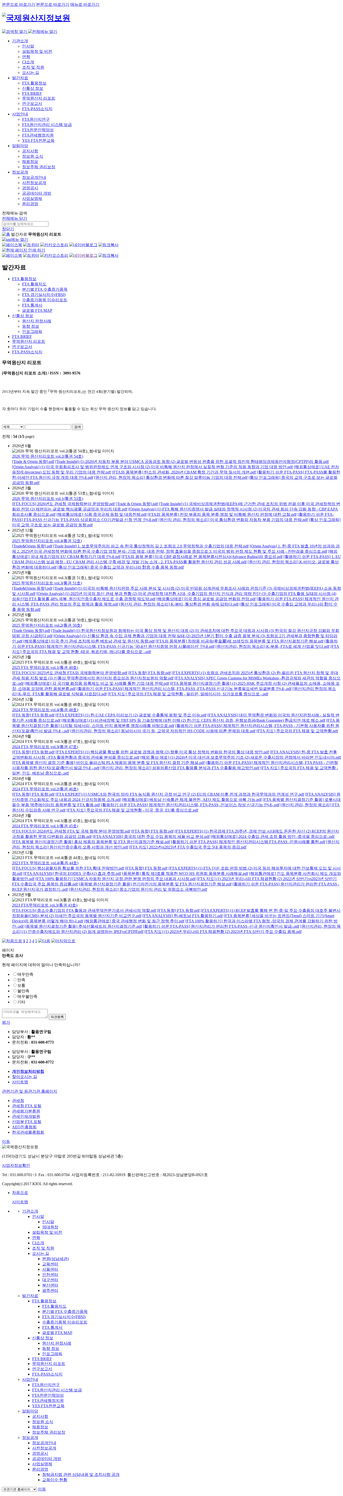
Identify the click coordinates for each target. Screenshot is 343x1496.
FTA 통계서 (52, 1327)
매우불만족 (27, 996)
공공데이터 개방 (36, 193)
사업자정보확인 (16, 1165)
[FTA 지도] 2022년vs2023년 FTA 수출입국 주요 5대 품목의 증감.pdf (187, 847)
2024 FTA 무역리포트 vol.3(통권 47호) (45, 747)
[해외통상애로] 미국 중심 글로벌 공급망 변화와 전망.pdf (206, 599)
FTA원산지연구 (36, 119)
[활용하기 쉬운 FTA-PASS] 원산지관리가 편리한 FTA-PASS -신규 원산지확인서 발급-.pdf (221, 926)
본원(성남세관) (55, 1259)
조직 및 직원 (33, 67)
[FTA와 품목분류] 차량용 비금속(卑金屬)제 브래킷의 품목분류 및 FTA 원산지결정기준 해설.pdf (239, 641)
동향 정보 (50, 1348)
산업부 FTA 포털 (26, 1122)
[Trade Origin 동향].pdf (31, 630)
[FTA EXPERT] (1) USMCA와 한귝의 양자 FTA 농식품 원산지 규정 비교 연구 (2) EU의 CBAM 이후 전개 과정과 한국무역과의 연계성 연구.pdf (179, 794)
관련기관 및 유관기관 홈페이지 (29, 1091)
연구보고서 (32, 103)
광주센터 (50, 1290)
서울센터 (50, 1269)
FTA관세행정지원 (38, 135)
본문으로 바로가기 (18, 4)
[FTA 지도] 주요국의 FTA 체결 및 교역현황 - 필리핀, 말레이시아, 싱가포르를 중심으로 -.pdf (188, 694)
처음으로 (20, 1192)
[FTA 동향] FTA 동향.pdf (149, 673)
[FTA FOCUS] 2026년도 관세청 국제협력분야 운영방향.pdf (63, 504)
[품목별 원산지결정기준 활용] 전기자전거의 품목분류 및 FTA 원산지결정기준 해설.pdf (155, 884)
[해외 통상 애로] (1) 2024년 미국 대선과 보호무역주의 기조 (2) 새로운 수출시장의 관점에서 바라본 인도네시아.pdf (240, 757)
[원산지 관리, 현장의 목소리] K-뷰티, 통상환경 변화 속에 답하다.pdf (179, 604)
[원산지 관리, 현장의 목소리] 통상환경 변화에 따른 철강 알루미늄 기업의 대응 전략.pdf (171, 477)
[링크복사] (108, 245)
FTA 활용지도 (54, 1306)
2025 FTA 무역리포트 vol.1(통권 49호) (45, 667)
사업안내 (20, 114)
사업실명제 (32, 198)
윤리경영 (30, 204)
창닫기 (8, 229)
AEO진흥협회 (24, 1127)
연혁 (26, 57)
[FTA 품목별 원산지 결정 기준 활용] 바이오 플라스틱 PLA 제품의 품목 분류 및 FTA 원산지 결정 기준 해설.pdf (108, 762)
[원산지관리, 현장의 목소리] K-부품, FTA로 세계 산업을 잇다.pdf (272, 646)
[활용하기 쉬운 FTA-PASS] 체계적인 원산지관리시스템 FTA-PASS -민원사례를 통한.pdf (248, 842)
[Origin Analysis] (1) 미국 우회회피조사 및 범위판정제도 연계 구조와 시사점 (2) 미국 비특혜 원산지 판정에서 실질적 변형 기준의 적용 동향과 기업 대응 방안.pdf (152, 467)
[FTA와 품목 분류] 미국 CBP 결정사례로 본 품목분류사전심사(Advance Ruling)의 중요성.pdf (202, 556)
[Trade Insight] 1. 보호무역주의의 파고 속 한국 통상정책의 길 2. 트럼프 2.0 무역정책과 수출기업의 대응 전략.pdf (151, 546)
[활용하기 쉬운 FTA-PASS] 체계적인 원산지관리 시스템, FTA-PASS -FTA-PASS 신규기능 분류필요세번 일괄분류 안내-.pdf (184, 689)
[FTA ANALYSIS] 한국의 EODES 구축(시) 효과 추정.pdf (72, 873)
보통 (21, 985)
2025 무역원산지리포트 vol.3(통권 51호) (47, 583)
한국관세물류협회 (28, 1132)
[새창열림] (12, 245)
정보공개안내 (34, 177)
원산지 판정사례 (56, 1343)
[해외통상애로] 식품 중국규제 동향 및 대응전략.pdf (101, 514)
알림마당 (20, 146)
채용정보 (30, 161)
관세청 (18, 1100)
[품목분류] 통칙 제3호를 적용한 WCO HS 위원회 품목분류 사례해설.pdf (185, 873)
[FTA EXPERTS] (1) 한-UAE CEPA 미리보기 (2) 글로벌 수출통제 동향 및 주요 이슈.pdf (130, 715)
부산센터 (50, 1285)
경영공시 (30, 188)
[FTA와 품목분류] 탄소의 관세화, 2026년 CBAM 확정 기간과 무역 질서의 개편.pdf (184, 472)
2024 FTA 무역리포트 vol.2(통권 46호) (45, 789)
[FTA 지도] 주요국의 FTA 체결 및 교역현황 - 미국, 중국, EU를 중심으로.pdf (132, 810)
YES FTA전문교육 (38, 140)
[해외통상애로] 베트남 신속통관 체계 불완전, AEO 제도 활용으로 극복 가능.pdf (192, 799)
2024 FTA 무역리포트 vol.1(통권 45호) (45, 826)
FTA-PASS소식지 (37, 109)
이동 (6, 1141)
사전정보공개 (34, 183)
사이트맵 (20, 1082)
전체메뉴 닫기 (14, 218)
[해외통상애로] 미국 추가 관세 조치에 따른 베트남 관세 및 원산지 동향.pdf (89, 641)
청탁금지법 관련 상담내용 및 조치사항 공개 (81, 1474)
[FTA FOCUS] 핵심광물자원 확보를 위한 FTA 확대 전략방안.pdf (68, 868)
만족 (21, 980)
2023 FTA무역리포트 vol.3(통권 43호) (44, 905)
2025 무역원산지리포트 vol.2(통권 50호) (47, 625)
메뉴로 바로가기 (84, 4)
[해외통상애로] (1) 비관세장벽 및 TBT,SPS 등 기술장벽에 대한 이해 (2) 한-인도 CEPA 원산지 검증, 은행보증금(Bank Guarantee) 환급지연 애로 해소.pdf (193, 720)
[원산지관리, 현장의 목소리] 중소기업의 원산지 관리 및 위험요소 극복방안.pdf (138, 889)
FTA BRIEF (32, 93)
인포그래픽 (52, 1354)
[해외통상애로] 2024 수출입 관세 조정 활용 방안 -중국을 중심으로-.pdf (272, 836)
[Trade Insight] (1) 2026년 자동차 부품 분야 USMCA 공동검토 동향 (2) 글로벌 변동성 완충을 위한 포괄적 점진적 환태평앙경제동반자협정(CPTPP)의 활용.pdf (192, 461)
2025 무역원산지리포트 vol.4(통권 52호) (47, 541)
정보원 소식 (32, 156)
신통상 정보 (32, 88)
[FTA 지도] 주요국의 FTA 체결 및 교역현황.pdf (297, 731)
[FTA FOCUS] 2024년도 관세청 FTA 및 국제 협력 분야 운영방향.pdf (71, 831)
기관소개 (20, 41)
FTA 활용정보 (34, 83)
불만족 (23, 991)
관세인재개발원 (26, 1116)
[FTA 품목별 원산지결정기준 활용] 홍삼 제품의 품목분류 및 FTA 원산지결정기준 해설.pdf (91, 842)
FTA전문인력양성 (38, 130)
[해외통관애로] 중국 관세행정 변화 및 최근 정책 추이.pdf (134, 921)
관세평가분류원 (26, 1111)
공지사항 (30, 151)
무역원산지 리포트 (38, 98)
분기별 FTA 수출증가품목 (65, 1311)
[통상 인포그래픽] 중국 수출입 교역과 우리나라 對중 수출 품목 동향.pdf (121, 567)
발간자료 (20, 78)
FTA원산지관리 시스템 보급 (47, 124)
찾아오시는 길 (24, 1077)
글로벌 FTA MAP (57, 1333)
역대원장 (50, 1227)
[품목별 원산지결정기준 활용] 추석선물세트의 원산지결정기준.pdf (83, 926)
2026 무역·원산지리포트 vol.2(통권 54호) (47, 456)
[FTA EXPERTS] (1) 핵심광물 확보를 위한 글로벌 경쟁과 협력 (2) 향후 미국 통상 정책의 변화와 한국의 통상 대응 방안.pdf (162, 752)
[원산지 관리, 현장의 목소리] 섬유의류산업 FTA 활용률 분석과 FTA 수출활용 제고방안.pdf (179, 768)
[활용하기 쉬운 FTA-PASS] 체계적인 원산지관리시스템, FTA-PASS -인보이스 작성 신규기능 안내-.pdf (190, 805)
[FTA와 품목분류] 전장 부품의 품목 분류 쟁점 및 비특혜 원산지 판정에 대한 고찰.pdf (222, 514)
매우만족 (25, 974)
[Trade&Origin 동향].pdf (32, 546)
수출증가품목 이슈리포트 (64, 1322)
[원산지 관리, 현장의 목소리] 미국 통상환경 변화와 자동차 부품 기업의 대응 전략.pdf (233, 520)
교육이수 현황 (54, 1480)
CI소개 (28, 62)
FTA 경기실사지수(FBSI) (64, 1317)
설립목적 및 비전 (37, 51)
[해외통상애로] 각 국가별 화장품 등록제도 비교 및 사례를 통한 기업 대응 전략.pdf (97, 683)
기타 (21, 1002)
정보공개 (20, 172)
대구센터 (50, 1280)
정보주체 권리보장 (38, 167)
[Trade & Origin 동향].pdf (33, 461)
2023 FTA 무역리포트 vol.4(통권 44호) (45, 863)
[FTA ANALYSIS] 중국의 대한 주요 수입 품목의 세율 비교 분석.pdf (151, 836)
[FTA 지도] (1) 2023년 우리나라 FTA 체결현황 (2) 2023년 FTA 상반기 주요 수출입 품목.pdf (223, 931)
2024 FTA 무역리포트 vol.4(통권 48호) (45, 710)
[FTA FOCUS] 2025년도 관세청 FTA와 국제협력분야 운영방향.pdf (69, 673)
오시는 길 (30, 72)
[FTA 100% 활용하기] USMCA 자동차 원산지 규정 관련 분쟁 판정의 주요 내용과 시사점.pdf (115, 879)
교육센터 (50, 1264)
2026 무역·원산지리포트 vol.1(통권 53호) (47, 498)
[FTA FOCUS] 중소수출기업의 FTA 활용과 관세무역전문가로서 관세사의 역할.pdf (84, 910)
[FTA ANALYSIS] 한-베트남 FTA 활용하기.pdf (182, 916)
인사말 (28, 46)
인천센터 (50, 1274)
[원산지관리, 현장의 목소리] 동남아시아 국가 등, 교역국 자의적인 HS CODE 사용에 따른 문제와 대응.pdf (162, 731)
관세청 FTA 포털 (26, 1106)
